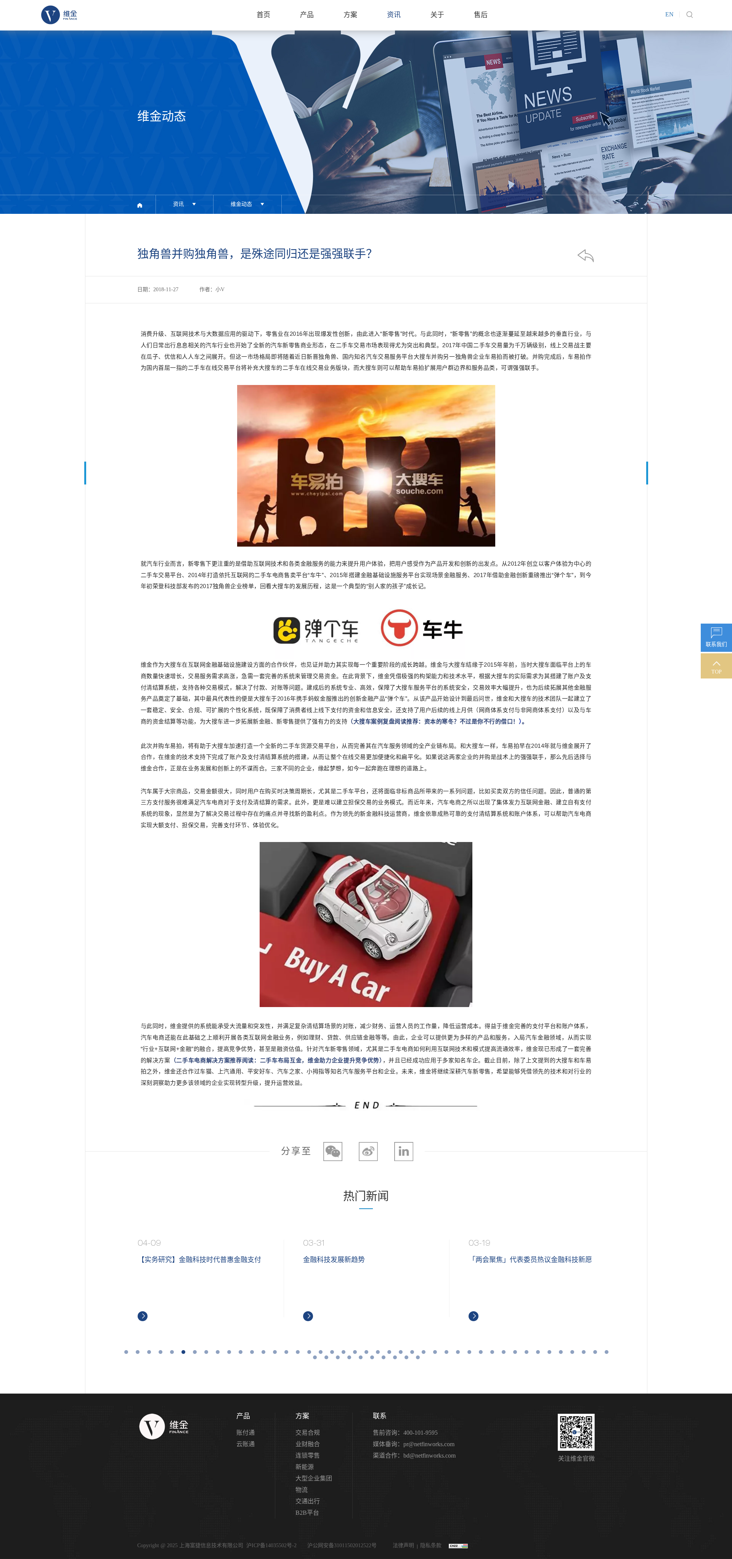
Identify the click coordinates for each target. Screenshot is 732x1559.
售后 (481, 14)
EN (669, 14)
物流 (301, 1490)
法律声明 (403, 1545)
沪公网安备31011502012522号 (341, 1545)
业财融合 (307, 1444)
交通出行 (307, 1501)
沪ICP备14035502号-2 (271, 1545)
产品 (307, 14)
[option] (201, 1280)
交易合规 (307, 1432)
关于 (437, 14)
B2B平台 (307, 1512)
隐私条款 (430, 1545)
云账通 (245, 1444)
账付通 (245, 1432)
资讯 (394, 14)
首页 (263, 14)
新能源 (304, 1467)
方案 (350, 14)
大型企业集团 (313, 1478)
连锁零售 (307, 1455)
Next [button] (610, 1280)
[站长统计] (458, 1545)
